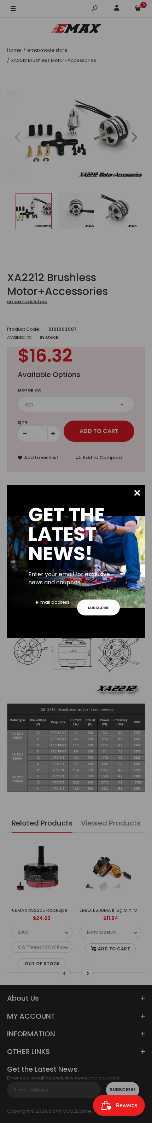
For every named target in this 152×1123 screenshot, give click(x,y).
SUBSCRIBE (98, 607)
